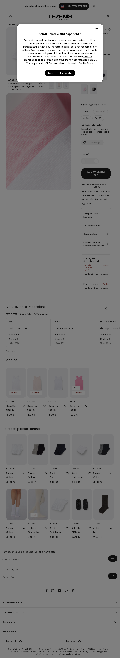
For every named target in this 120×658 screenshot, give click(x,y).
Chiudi (97, 28)
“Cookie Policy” (87, 59)
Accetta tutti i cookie (60, 73)
